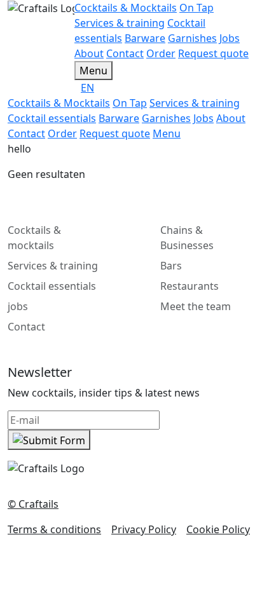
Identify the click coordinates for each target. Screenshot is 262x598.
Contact (26, 327)
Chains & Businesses (187, 237)
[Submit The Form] (49, 440)
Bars (171, 266)
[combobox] (167, 87)
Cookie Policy (218, 529)
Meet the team (195, 306)
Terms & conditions (54, 529)
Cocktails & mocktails (34, 237)
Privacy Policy (143, 529)
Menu (93, 71)
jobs (18, 306)
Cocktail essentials (52, 286)
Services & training (53, 266)
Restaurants (189, 286)
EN (87, 88)
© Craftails (33, 504)
